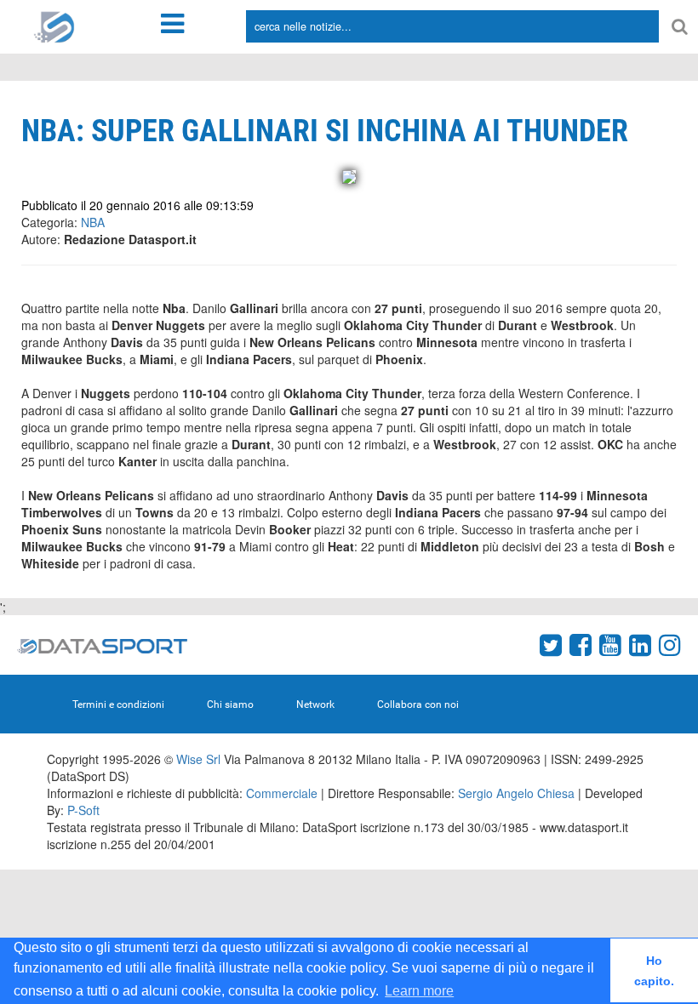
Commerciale (282, 792)
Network (315, 704)
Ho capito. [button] (654, 971)
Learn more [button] (419, 991)
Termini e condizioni (118, 704)
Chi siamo (230, 704)
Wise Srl (198, 758)
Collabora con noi (418, 704)
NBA (93, 222)
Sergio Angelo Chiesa (516, 792)
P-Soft (83, 810)
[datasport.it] (54, 25)
